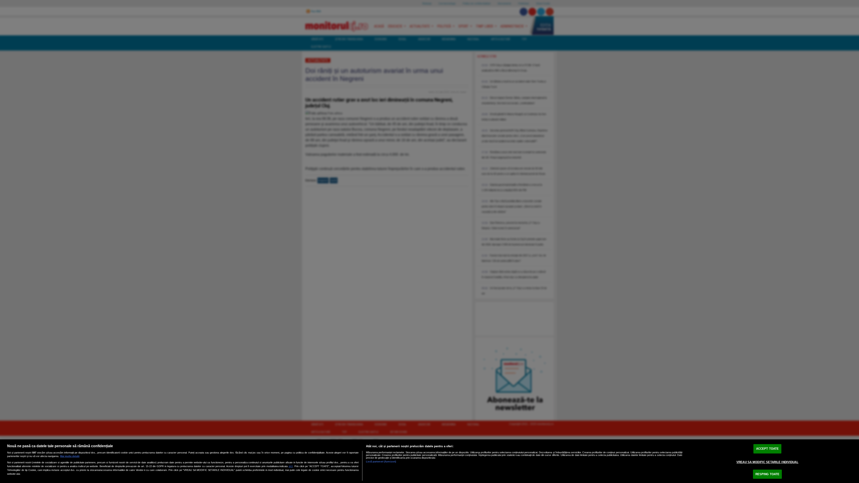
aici (291, 466)
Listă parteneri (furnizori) (381, 461)
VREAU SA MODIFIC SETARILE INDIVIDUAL (767, 462)
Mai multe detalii (69, 456)
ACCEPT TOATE (767, 449)
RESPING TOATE (767, 474)
